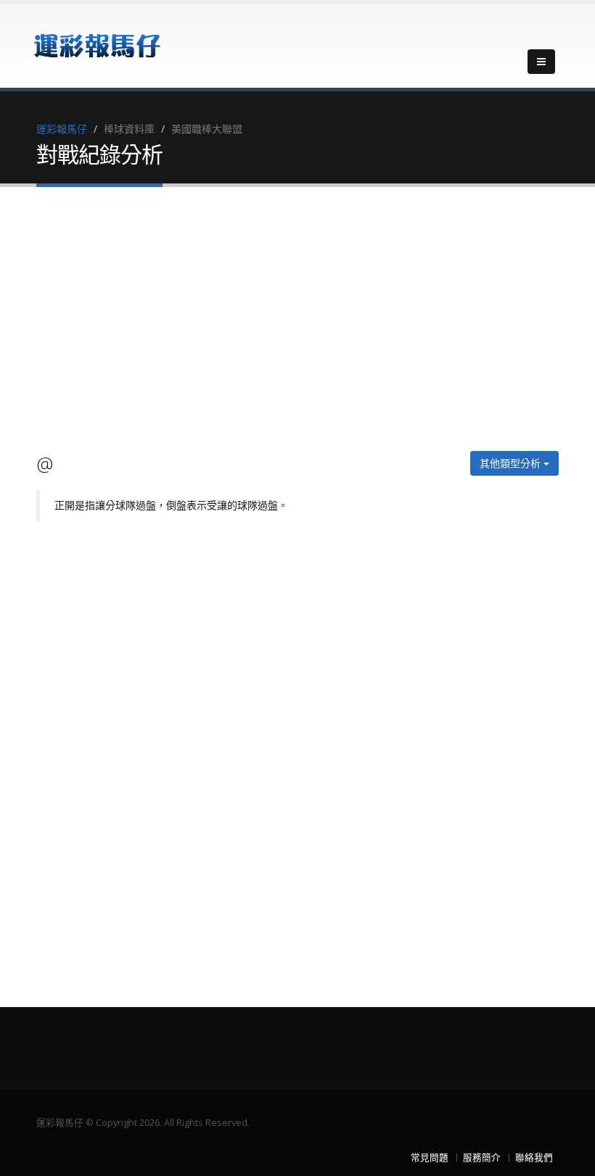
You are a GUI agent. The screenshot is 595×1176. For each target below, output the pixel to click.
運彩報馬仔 (61, 129)
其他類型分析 (511, 463)
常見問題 (429, 1157)
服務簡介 (482, 1157)
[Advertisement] (297, 321)
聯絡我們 (534, 1157)
